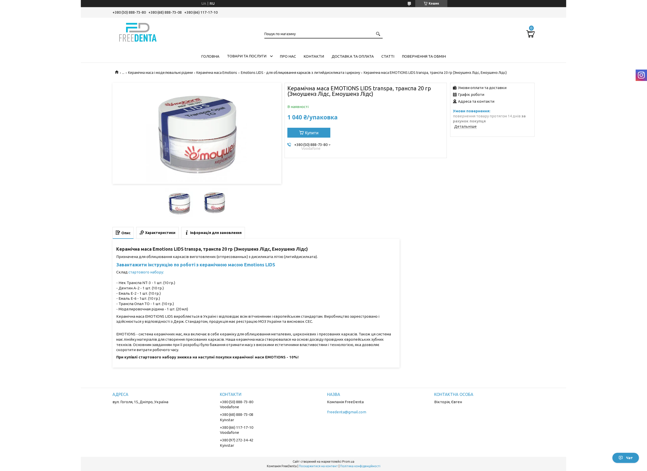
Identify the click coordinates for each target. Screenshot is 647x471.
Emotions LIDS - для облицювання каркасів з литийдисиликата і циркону (300, 73)
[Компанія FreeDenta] (137, 31)
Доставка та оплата (353, 56)
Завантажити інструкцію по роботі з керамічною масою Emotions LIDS (195, 264)
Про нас (288, 56)
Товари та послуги (246, 56)
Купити (311, 133)
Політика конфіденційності (360, 466)
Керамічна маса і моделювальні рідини (160, 73)
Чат (629, 458)
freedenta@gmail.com (346, 412)
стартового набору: (146, 272)
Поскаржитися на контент (318, 466)
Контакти (314, 56)
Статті (387, 56)
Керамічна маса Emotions (216, 73)
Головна (210, 56)
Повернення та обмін (424, 56)
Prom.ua (348, 461)
